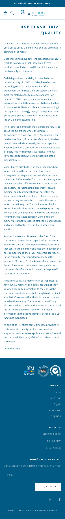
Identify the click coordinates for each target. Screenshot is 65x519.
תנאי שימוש (55, 398)
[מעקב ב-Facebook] (59, 499)
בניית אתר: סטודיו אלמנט (22, 510)
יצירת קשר (56, 416)
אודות (58, 392)
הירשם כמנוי (48, 486)
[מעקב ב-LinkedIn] (50, 499)
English (57, 404)
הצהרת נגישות (54, 410)
